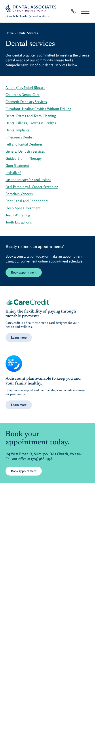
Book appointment (23, 272)
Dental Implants (17, 130)
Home (10, 33)
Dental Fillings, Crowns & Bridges (31, 123)
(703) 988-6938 (41, 458)
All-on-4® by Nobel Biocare (25, 87)
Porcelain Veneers (19, 194)
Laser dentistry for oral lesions (28, 179)
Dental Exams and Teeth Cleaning (31, 116)
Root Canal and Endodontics (27, 201)
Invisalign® (13, 172)
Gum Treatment (17, 165)
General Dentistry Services (25, 151)
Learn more (19, 337)
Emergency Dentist (20, 137)
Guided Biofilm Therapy (24, 158)
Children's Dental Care (23, 94)
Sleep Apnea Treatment (23, 208)
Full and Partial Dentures (24, 144)
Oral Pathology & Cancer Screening (32, 187)
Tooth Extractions (19, 222)
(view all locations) (39, 16)
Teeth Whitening (18, 215)
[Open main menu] (85, 11)
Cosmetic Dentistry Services (26, 101)
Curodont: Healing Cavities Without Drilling (38, 109)
